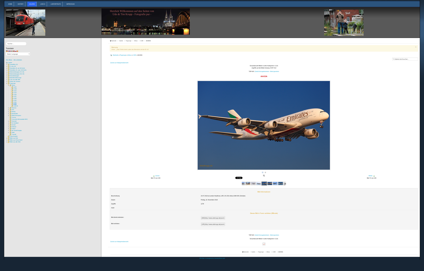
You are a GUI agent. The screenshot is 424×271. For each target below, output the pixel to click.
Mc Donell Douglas (17, 130)
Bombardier (15, 113)
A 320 (14, 94)
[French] (10, 51)
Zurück (157, 176)
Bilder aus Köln (14, 138)
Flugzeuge (128, 40)
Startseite (113, 40)
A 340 (14, 100)
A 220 (14, 87)
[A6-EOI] (275, 183)
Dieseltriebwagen (14, 75)
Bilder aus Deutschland (16, 140)
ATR (13, 109)
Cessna (14, 117)
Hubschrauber (14, 136)
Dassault (14, 121)
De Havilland (15, 123)
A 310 (14, 90)
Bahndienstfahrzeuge (15, 77)
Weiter (370, 176)
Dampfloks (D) (14, 64)
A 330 (14, 98)
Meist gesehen (274, 71)
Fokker (14, 128)
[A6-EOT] (280, 183)
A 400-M (15, 106)
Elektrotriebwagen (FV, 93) (17, 72)
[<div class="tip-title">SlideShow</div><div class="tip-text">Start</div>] (262, 172)
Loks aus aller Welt (15, 79)
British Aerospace (16, 115)
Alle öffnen (9, 60)
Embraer (14, 126)
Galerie (121, 40)
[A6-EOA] (242, 183)
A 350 (14, 102)
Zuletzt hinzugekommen (262, 71)
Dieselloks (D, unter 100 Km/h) (18, 70)
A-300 (15, 89)
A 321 (14, 96)
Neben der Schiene (15, 81)
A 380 (141, 40)
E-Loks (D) (13, 66)
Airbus (136, 40)
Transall (14, 134)
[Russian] (15, 51)
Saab (13, 132)
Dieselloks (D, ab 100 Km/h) (17, 68)
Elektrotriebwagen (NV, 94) (17, 74)
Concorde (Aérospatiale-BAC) (20, 119)
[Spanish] (17, 51)
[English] (8, 51)
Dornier (14, 125)
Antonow (14, 107)
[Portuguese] (14, 51)
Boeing (13, 111)
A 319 (14, 92)
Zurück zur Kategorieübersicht (119, 63)
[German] (7, 51)
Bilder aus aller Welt (15, 142)
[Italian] (12, 51)
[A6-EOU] (286, 183)
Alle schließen (17, 60)
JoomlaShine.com (219, 258)
